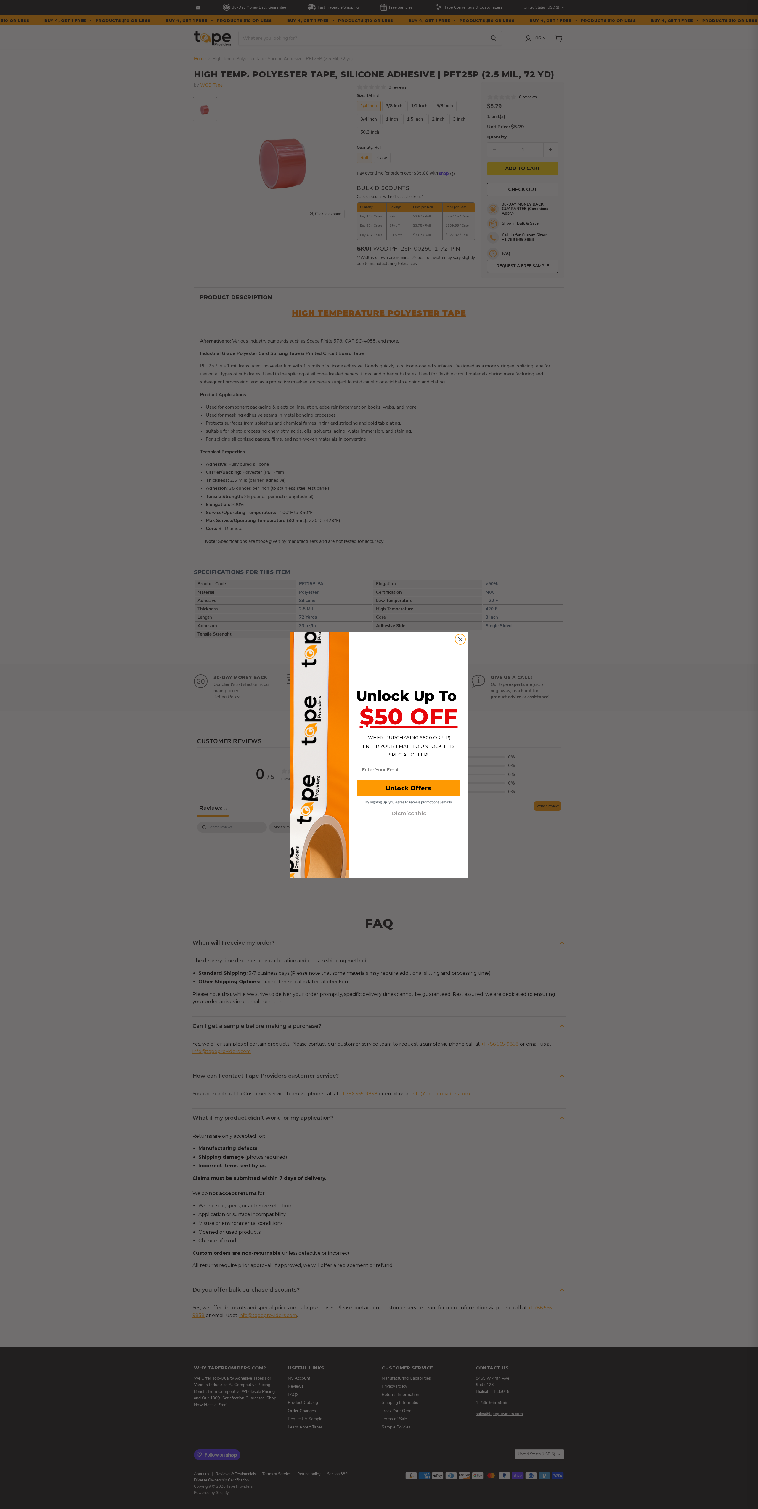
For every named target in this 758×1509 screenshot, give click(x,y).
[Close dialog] (460, 639)
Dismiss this (408, 813)
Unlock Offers (408, 788)
